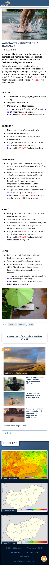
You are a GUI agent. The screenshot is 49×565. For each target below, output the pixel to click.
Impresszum (24, 557)
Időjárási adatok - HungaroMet (24, 561)
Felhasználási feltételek (35, 548)
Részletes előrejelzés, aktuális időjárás (24, 338)
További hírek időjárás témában (17, 426)
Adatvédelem (15, 552)
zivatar (30, 325)
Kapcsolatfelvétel (32, 552)
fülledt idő (12, 325)
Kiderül (6, 3)
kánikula (22, 325)
